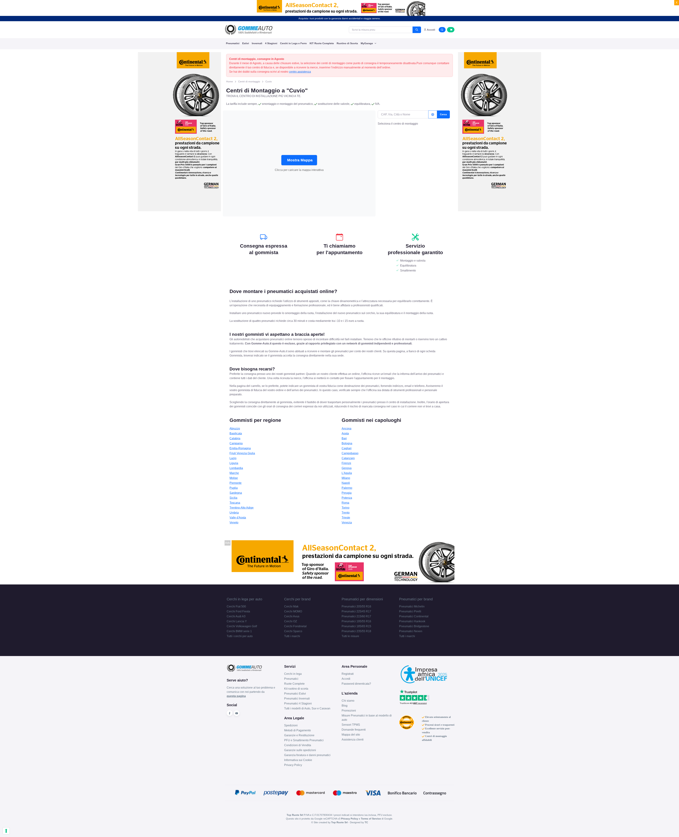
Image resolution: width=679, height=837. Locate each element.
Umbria (234, 512)
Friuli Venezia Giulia (242, 453)
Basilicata (236, 433)
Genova (347, 468)
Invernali (257, 43)
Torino (345, 507)
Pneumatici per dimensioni (362, 599)
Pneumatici (232, 43)
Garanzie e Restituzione (299, 735)
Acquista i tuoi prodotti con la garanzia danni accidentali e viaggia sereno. (339, 18)
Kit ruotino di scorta (296, 688)
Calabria (235, 438)
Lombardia (236, 468)
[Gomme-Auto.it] (249, 29)
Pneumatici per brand (416, 599)
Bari (344, 438)
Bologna (347, 443)
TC (366, 822)
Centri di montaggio (249, 81)
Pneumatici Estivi (295, 693)
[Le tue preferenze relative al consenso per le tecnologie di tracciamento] (6, 830)
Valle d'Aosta (238, 517)
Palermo (347, 487)
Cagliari (347, 448)
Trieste (346, 517)
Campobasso (350, 453)
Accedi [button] (430, 29)
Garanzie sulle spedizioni (300, 750)
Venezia (347, 522)
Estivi (245, 43)
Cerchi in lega (293, 673)
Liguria (234, 463)
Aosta (345, 433)
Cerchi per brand (297, 599)
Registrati (348, 673)
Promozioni (349, 710)
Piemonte (236, 482)
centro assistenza (300, 71)
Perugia (347, 492)
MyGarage (367, 43)
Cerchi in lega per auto (244, 599)
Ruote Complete (294, 683)
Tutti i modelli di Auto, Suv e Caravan (307, 708)
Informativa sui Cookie (298, 760)
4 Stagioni (271, 43)
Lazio (233, 458)
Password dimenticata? (356, 683)
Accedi (346, 678)
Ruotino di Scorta (347, 43)
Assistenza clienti (353, 739)
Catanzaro (348, 458)
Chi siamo (348, 700)
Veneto (234, 522)
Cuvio (268, 81)
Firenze (346, 463)
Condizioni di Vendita (297, 745)
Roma (345, 502)
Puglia (234, 487)
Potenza (347, 497)
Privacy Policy (293, 764)
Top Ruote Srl (339, 822)
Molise (234, 477)
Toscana (235, 502)
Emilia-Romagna (240, 448)
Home (229, 81)
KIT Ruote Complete (322, 43)
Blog (344, 705)
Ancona (346, 428)
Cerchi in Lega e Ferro (293, 43)
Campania (236, 443)
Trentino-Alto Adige (242, 507)
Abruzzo (235, 428)
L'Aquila (347, 473)
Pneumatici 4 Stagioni (298, 703)
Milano (346, 477)
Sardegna (236, 492)
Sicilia (233, 497)
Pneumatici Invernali (297, 698)
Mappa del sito (351, 734)
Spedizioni (291, 725)
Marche (234, 473)
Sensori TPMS (351, 724)
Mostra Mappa (300, 160)
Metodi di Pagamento (297, 730)
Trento (346, 512)
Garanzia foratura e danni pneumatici (307, 755)
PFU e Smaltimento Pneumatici (304, 740)
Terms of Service (371, 818)
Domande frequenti (354, 729)
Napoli (346, 482)
